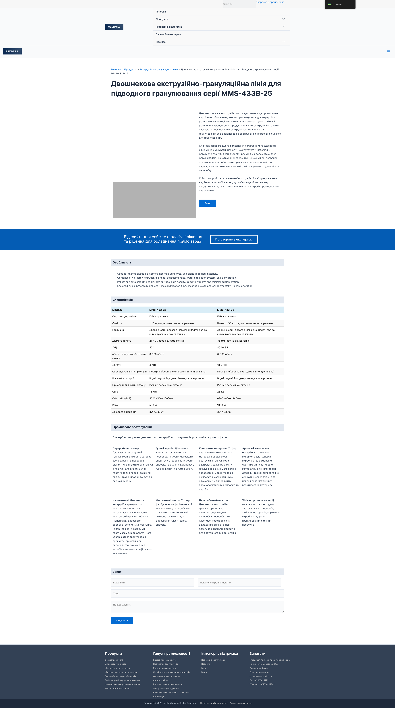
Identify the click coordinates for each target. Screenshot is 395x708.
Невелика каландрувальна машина (122, 684)
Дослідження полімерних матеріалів (171, 672)
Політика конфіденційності (214, 703)
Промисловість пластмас (165, 664)
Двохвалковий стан (114, 660)
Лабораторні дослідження (166, 688)
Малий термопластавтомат (118, 688)
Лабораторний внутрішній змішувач (122, 680)
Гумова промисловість (164, 660)
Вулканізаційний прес (115, 664)
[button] (115, 146)
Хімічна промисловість (164, 668)
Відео (204, 672)
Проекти (205, 664)
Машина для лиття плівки (117, 668)
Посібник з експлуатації (213, 660)
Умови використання (240, 703)
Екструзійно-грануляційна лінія (120, 676)
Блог (203, 668)
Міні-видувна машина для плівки (121, 672)
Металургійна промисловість (167, 684)
